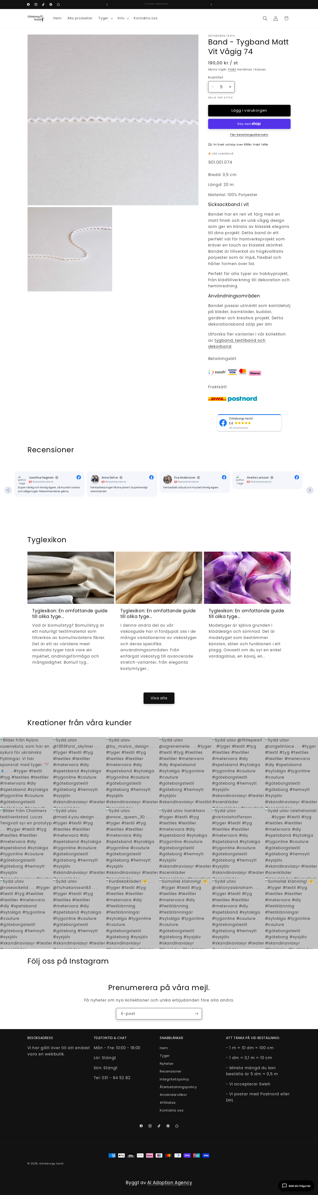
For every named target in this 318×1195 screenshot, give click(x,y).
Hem (164, 1048)
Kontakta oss (171, 1110)
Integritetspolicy (174, 1079)
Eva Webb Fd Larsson (263, 477)
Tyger (165, 1056)
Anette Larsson (186, 477)
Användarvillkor (173, 1095)
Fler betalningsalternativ (249, 134)
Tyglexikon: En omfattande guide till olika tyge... (70, 613)
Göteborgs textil (241, 418)
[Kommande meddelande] (211, 4)
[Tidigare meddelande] (107, 4)
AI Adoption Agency (169, 1183)
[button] (105, 18)
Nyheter (167, 1063)
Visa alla (159, 698)
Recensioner (171, 1071)
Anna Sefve (37, 477)
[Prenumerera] (196, 1014)
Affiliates (168, 1102)
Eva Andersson (112, 477)
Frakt (232, 69)
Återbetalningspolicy (178, 1087)
